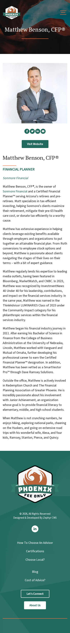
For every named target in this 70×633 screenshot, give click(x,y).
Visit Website (35, 144)
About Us (35, 605)
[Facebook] (26, 131)
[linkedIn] (37, 131)
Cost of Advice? (35, 580)
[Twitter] (32, 131)
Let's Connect (35, 594)
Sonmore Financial (15, 191)
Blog (35, 572)
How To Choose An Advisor (35, 543)
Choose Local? (35, 559)
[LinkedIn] (35, 528)
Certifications (35, 551)
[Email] (43, 131)
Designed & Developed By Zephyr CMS (35, 518)
